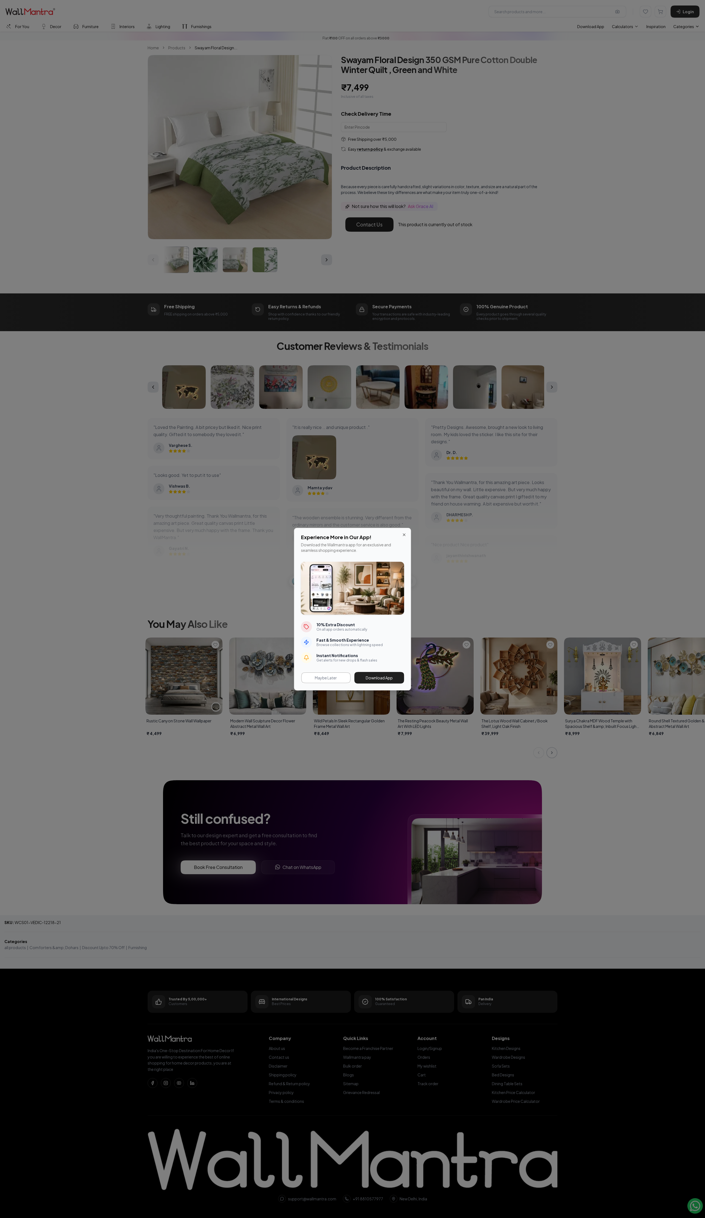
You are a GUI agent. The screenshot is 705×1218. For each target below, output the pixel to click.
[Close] (404, 535)
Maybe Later (326, 677)
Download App (379, 677)
